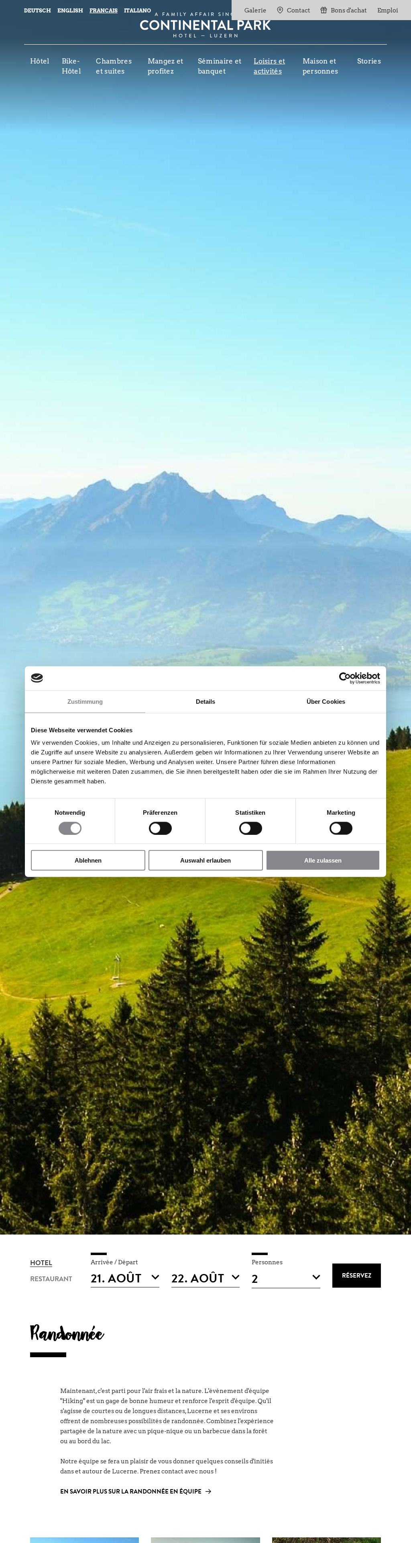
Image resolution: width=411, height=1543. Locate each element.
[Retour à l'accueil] (205, 24)
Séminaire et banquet (220, 66)
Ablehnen (88, 860)
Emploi (387, 10)
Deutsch (37, 11)
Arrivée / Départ (114, 1262)
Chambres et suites (113, 66)
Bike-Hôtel (71, 66)
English (70, 11)
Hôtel (40, 61)
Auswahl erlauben (205, 860)
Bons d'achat (349, 10)
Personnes (267, 1262)
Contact (298, 10)
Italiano (137, 11)
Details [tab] (206, 701)
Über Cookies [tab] (326, 701)
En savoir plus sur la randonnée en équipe (130, 1493)
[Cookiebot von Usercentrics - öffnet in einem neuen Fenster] (345, 678)
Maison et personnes (320, 66)
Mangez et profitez (165, 66)
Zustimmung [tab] (85, 701)
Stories (369, 61)
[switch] (160, 828)
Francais (104, 11)
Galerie (255, 10)
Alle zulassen (323, 860)
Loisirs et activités (269, 66)
